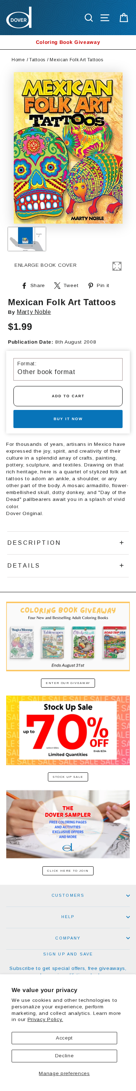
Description (34, 543)
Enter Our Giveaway (68, 683)
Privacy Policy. (45, 1019)
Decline (64, 1055)
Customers (68, 895)
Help (68, 916)
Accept (64, 1038)
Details (23, 566)
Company (68, 938)
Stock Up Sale (68, 777)
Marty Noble (34, 312)
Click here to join (68, 870)
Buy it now (68, 419)
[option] (68, 42)
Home (18, 59)
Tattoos (37, 59)
